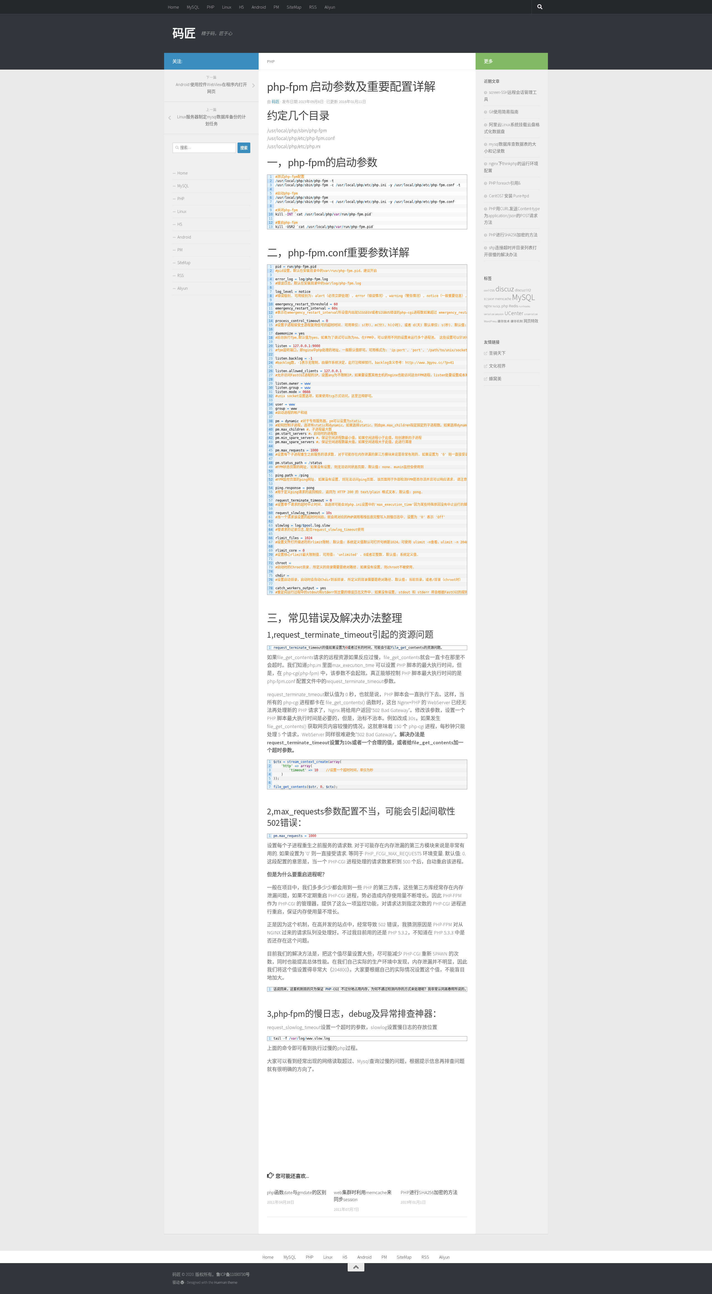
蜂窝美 (495, 378)
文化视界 (497, 366)
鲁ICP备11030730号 (233, 1274)
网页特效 (531, 321)
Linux (226, 7)
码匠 (184, 33)
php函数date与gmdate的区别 (296, 1192)
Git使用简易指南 (503, 111)
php (504, 305)
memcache (503, 298)
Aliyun (330, 7)
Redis (513, 305)
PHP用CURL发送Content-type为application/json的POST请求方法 (512, 215)
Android (259, 7)
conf (486, 290)
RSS (313, 7)
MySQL (193, 7)
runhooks (524, 306)
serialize (489, 314)
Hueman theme (225, 1282)
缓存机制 (517, 321)
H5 (241, 7)
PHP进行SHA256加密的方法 (429, 1192)
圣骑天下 (497, 353)
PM (276, 7)
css (492, 290)
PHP (210, 7)
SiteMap (294, 7)
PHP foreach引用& (505, 183)
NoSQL (497, 306)
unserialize (531, 314)
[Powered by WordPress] (182, 1282)
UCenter (514, 313)
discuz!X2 (523, 290)
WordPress (490, 321)
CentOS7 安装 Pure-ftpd (509, 195)
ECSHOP (489, 299)
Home (173, 7)
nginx (488, 306)
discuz (504, 288)
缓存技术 (504, 321)
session (499, 314)
